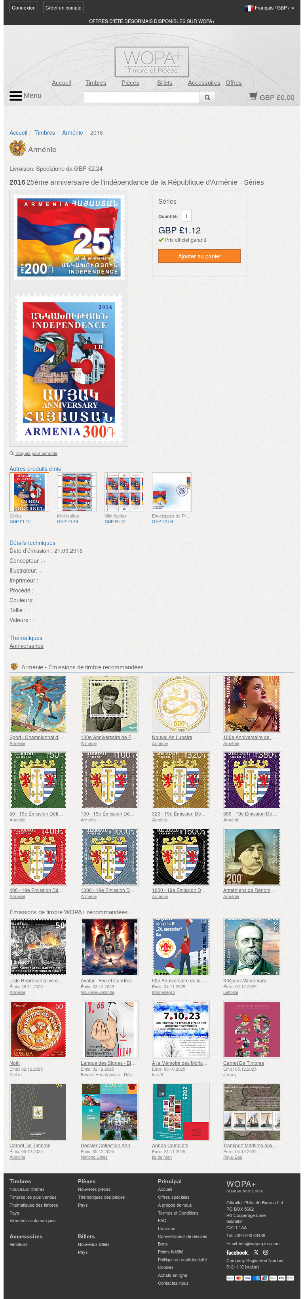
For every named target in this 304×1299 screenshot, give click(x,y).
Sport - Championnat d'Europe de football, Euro (60, 737)
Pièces (130, 83)
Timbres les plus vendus (33, 1197)
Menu (32, 95)
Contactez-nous (173, 1283)
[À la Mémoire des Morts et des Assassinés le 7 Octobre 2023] (185, 1029)
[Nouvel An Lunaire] (185, 704)
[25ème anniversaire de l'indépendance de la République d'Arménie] (29, 492)
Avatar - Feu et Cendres (106, 980)
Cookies (166, 1267)
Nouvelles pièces (94, 1189)
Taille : (18, 610)
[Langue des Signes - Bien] (114, 1029)
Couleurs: (22, 600)
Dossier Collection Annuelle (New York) (123, 1145)
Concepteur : (26, 560)
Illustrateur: (24, 570)
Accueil (61, 83)
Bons (163, 1243)
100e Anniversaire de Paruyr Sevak (119, 737)
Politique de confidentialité (182, 1259)
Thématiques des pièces (101, 1197)
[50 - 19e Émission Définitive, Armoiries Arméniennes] (43, 780)
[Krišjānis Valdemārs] (257, 947)
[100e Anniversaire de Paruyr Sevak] (114, 704)
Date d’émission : (31, 550)
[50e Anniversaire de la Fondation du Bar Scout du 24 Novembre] (185, 947)
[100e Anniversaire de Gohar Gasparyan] (257, 704)
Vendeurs (19, 1244)
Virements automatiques (33, 1220)
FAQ (162, 1220)
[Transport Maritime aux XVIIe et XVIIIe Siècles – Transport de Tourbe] (257, 1112)
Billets (165, 83)
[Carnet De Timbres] (257, 1029)
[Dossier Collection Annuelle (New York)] (114, 1112)
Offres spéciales (174, 1197)
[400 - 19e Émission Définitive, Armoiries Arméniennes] (43, 857)
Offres (234, 83)
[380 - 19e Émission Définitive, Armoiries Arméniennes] (257, 780)
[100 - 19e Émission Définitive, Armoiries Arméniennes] (114, 780)
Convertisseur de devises (182, 1236)
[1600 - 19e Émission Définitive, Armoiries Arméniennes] (185, 857)
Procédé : (22, 590)
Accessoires (204, 83)
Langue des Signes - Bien (109, 1062)
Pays (14, 1212)
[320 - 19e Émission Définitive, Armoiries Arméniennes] (185, 780)
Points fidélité (170, 1251)
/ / (273, 7)
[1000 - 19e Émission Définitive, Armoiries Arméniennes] (114, 857)
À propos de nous (175, 1205)
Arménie (72, 132)
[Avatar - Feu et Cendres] (114, 947)
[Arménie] (19, 147)
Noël (15, 1062)
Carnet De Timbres (243, 1062)
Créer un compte (64, 7)
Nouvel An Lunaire (172, 737)
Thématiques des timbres (34, 1205)
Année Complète (170, 1145)
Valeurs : (20, 620)
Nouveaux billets (94, 1244)
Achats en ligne (172, 1275)
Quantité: (168, 216)
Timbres (96, 83)
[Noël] (43, 1029)
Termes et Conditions (178, 1212)
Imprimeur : (24, 580)
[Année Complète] (185, 1112)
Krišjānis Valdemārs (244, 980)
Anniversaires (27, 646)
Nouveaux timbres (27, 1189)
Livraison (166, 1228)
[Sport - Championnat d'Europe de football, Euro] (43, 704)
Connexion (24, 7)
